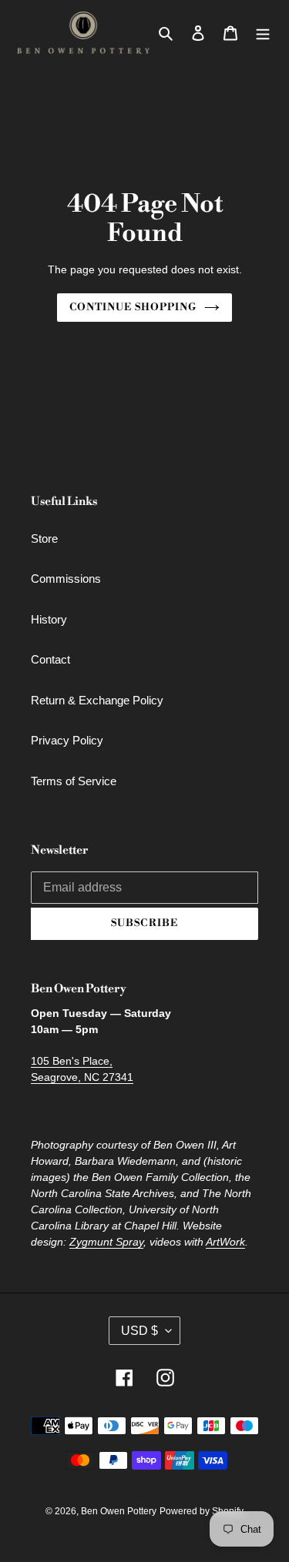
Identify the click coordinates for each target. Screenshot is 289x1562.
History (49, 619)
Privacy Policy (67, 740)
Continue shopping (133, 307)
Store (44, 538)
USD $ (139, 1330)
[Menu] (263, 32)
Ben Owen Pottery (118, 1511)
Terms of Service (73, 781)
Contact (50, 659)
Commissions (66, 578)
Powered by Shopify (202, 1511)
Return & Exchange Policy (97, 700)
